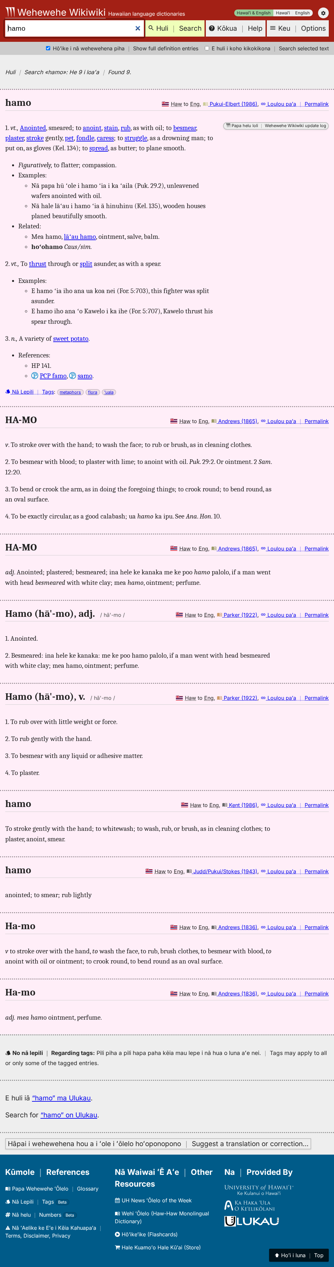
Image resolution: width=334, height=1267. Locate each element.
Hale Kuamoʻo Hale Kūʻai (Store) (160, 1247)
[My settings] (323, 13)
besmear (184, 128)
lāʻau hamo (80, 236)
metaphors (70, 392)
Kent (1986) (242, 805)
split (86, 264)
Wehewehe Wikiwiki (60, 12)
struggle (136, 138)
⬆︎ (299, 1255)
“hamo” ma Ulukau (61, 1098)
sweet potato (70, 338)
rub (125, 128)
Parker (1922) (239, 615)
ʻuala (109, 392)
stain (111, 128)
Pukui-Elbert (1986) (232, 104)
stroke (35, 138)
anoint (92, 128)
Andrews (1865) (237, 421)
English (302, 12)
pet (69, 138)
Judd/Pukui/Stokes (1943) (224, 871)
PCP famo (53, 376)
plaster (14, 138)
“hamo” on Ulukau (68, 1115)
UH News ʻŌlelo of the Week (156, 1200)
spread (98, 148)
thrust (37, 264)
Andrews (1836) (237, 927)
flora (92, 392)
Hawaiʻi (283, 12)
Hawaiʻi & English (254, 12)
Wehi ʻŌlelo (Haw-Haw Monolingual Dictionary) (162, 1217)
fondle (85, 138)
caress (105, 138)
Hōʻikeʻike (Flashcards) (149, 1234)
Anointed (33, 128)
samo (85, 376)
